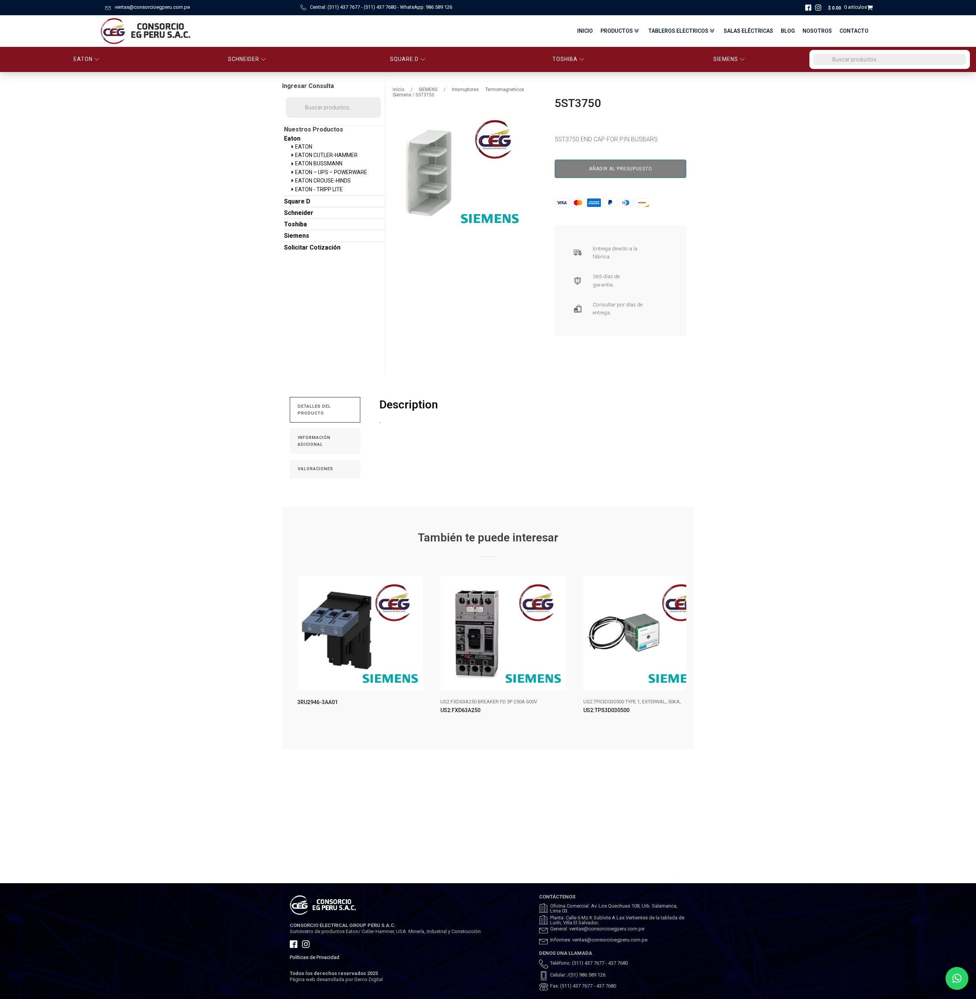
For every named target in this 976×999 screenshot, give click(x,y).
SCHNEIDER (243, 59)
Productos (616, 31)
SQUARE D (404, 59)
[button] (957, 978)
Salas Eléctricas (748, 31)
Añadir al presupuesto (620, 168)
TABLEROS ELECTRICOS (678, 31)
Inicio (585, 31)
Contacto (854, 31)
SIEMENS (725, 59)
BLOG (788, 31)
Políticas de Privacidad (314, 957)
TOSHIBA (565, 59)
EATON (83, 59)
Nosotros (817, 31)
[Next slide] (680, 651)
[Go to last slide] (296, 651)
